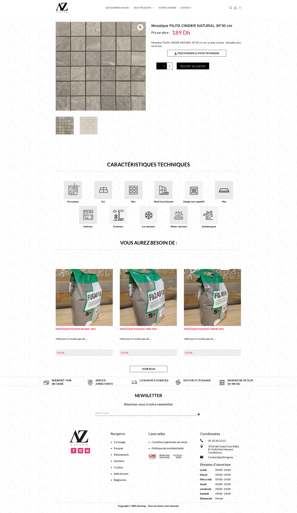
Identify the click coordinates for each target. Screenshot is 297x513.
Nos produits (142, 8)
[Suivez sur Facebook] (73, 450)
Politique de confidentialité (168, 448)
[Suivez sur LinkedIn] (87, 450)
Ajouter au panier (193, 66)
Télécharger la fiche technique (198, 53)
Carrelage (119, 442)
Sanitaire (119, 461)
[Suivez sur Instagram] (80, 450)
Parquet (118, 448)
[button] (140, 27)
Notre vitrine (167, 8)
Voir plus (148, 368)
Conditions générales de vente (169, 442)
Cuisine (118, 467)
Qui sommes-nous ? (118, 8)
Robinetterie (121, 454)
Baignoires (120, 479)
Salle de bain (121, 473)
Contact (185, 8)
